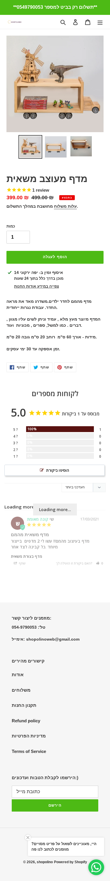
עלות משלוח (65, 206)
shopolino (45, 862)
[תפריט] (100, 22)
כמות (10, 226)
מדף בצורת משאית (26, 556)
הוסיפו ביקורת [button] (57, 470)
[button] (99, 563)
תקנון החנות (24, 705)
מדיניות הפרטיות (29, 735)
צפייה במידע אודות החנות (36, 286)
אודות (17, 674)
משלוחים (21, 690)
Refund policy (26, 720)
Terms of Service (29, 751)
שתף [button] (22, 563)
